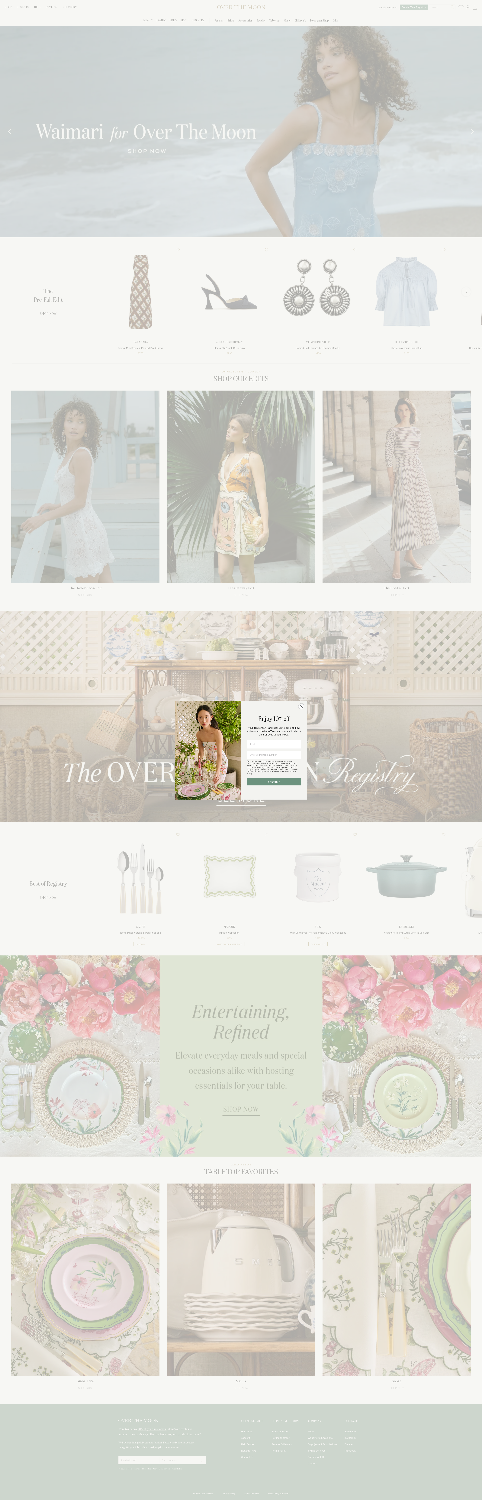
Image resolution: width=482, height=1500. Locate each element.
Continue (274, 782)
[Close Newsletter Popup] (301, 706)
